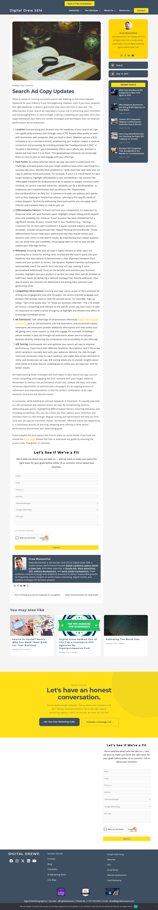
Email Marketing (114, 880)
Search (119, 65)
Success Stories (55, 853)
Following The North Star (123, 639)
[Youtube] (24, 586)
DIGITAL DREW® (23, 854)
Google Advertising (115, 854)
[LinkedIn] (129, 55)
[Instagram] (15, 586)
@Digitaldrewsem (66, 901)
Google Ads (71, 568)
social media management (75, 571)
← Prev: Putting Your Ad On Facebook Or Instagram (36, 595)
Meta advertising (86, 568)
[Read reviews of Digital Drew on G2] (112, 891)
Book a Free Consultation (80, 3)
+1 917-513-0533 (93, 901)
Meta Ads (111, 859)
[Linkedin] (21, 586)
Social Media (112, 870)
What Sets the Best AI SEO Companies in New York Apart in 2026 (131, 93)
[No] (155, 906)
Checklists (52, 869)
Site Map (51, 879)
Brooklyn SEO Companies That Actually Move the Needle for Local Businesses (131, 151)
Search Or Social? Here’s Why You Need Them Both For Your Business (29, 642)
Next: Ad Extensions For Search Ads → (83, 595)
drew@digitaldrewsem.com (121, 901)
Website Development (116, 875)
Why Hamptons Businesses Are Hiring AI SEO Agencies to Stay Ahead (132, 107)
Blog (49, 864)
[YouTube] (133, 55)
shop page (29, 439)
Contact (51, 858)
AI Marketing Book (56, 874)
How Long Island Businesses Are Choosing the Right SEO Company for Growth (131, 136)
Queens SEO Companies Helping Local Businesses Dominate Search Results (130, 122)
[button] (75, 10)
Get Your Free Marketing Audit (59, 721)
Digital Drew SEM (26, 10)
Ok (136, 906)
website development (45, 571)
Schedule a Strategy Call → (100, 722)
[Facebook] (18, 586)
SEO (31, 571)
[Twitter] (28, 586)
